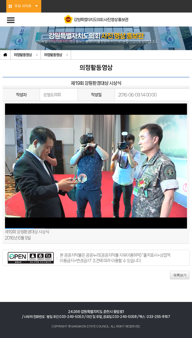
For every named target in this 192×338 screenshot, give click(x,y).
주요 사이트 (23, 6)
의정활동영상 (23, 55)
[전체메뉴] (11, 20)
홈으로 (5, 54)
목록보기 (179, 275)
